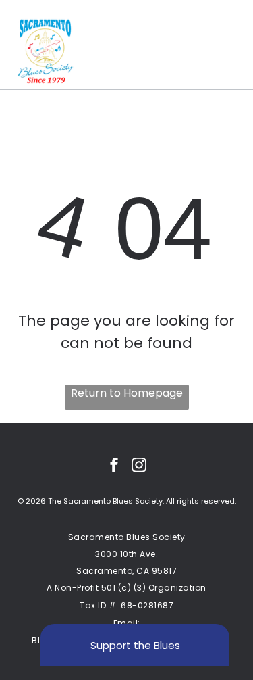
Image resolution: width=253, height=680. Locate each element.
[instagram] (139, 466)
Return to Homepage (127, 393)
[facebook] (114, 466)
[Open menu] (227, 51)
